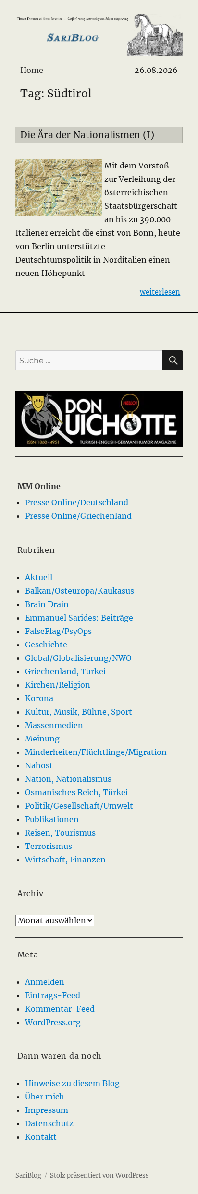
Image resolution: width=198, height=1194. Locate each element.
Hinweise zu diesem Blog (72, 1083)
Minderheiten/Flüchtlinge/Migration (96, 752)
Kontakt (41, 1137)
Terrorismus (48, 846)
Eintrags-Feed (52, 995)
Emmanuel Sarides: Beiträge (79, 617)
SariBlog (28, 1175)
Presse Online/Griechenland (78, 516)
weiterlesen (160, 292)
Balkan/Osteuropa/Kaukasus (79, 591)
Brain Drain (47, 604)
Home (31, 70)
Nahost (39, 765)
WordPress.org (53, 1022)
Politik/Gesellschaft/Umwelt (79, 806)
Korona (39, 698)
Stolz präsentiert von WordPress (99, 1175)
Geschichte (46, 644)
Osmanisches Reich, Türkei (76, 792)
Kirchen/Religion (57, 685)
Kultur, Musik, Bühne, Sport (78, 711)
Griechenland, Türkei (65, 671)
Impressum (46, 1110)
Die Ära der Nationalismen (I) (87, 135)
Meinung (42, 738)
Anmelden (44, 982)
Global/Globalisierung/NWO (78, 658)
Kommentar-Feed (60, 1009)
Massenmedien (54, 725)
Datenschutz (49, 1123)
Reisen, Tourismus (60, 832)
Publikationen (52, 819)
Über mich (44, 1096)
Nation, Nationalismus (68, 779)
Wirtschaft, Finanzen (65, 859)
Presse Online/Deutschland (76, 502)
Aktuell (38, 577)
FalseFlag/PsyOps (58, 631)
